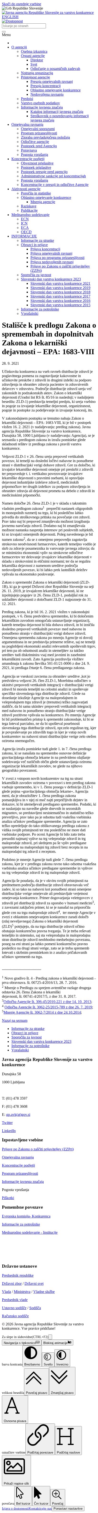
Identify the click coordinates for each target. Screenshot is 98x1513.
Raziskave (28, 206)
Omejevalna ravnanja (27, 124)
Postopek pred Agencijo (39, 146)
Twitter (7, 1123)
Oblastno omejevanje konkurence (55, 90)
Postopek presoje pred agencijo (44, 172)
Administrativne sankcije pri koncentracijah (53, 176)
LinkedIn (9, 1131)
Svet (33, 64)
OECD (26, 232)
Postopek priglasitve (36, 167)
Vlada (6, 1292)
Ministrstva (22, 1292)
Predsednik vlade (15, 1300)
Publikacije (29, 210)
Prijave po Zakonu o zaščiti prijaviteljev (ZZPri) (38, 1149)
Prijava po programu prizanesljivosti (57, 258)
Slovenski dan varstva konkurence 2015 (60, 305)
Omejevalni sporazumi (38, 129)
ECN (25, 219)
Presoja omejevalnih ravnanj (51, 81)
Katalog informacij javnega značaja (56, 112)
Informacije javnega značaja (42, 107)
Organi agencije (33, 56)
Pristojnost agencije (35, 77)
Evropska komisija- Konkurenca (26, 1216)
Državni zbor (12, 1283)
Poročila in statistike (36, 193)
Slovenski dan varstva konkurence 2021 (60, 283)
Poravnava (29, 150)
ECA (25, 228)
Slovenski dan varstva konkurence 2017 (60, 296)
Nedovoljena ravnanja (47, 94)
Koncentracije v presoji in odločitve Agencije (54, 185)
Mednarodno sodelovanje (30, 215)
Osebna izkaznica (34, 51)
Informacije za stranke (37, 240)
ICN (24, 223)
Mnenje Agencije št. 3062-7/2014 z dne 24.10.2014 (42, 1012)
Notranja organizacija (37, 73)
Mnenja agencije (42, 202)
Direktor (36, 60)
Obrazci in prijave (34, 245)
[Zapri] (50, 1336)
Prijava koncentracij (45, 249)
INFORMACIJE (24, 236)
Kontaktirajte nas (40, 1508)
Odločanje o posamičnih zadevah (55, 69)
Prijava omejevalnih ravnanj (51, 253)
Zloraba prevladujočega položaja (45, 137)
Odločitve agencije (35, 142)
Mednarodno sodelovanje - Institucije (30, 1232)
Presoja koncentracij (45, 86)
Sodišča (35, 1308)
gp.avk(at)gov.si (18, 1114)
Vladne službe (44, 1292)
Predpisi (27, 99)
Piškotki (8, 1198)
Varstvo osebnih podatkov (40, 103)
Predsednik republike (18, 1275)
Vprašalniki (29, 313)
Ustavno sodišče (14, 1308)
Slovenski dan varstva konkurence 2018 (60, 292)
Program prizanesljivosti (39, 133)
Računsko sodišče (15, 1316)
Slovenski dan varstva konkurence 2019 (60, 288)
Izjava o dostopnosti (15, 1508)
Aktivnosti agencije (25, 189)
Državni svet (34, 1283)
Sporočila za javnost (36, 275)
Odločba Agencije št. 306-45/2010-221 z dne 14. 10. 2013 (47, 1002)
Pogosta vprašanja (34, 155)
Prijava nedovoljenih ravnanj (52, 262)
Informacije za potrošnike (40, 309)
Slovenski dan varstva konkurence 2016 (60, 301)
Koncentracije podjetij (27, 159)
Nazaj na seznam (14, 1020)
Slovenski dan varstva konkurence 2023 (51, 279)
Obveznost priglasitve (37, 163)
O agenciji (19, 47)
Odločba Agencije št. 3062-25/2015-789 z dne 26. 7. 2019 (48, 1007)
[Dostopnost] (12, 21)
